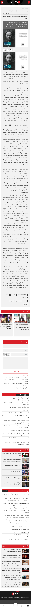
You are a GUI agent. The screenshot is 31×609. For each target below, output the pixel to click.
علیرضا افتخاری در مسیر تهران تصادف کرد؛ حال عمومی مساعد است (15, 439)
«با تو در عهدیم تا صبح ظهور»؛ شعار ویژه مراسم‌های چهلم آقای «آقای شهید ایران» (16, 512)
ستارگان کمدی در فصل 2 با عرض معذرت (20, 527)
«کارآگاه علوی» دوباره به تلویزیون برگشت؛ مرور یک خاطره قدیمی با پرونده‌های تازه (16, 443)
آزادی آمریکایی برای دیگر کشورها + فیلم (20, 529)
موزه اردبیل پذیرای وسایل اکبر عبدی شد (20, 430)
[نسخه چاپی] (3, 13)
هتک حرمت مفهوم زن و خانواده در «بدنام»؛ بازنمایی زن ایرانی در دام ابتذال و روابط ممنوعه (11, 556)
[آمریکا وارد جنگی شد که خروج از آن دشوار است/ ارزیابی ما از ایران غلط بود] (25, 484)
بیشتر (4, 450)
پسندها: (7, 295)
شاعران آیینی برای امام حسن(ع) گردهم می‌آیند (19, 508)
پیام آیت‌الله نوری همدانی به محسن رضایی (19, 407)
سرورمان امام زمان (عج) (16, 471)
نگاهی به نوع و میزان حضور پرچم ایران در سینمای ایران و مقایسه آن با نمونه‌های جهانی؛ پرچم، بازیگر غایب (16, 516)
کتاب (23, 8)
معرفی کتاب (11, 301)
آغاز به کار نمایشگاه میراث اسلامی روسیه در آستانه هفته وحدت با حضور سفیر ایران (16, 399)
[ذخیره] (6, 13)
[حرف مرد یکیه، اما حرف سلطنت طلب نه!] (25, 466)
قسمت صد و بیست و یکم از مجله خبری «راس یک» (11, 454)
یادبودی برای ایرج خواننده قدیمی (21, 532)
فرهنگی (26, 8)
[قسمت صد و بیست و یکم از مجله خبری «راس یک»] (25, 455)
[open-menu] (29, 2)
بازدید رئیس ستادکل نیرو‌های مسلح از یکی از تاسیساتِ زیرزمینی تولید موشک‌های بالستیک (12, 460)
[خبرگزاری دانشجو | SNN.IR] (15, 2)
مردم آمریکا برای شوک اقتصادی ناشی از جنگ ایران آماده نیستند (12, 478)
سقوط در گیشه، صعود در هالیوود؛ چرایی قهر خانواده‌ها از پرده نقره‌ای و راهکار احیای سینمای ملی (11, 570)
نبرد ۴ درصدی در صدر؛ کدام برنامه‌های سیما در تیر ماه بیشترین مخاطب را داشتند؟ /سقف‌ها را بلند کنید (17, 500)
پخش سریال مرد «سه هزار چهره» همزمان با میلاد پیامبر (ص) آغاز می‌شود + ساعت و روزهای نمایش (15, 495)
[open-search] (2, 2)
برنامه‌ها (21, 608)
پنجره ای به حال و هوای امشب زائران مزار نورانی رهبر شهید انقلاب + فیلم (16, 404)
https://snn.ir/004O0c (22, 294)
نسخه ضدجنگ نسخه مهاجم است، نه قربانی (19, 539)
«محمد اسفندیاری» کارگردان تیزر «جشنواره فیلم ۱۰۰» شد (16, 420)
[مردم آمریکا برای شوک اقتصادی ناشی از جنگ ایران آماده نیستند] (25, 478)
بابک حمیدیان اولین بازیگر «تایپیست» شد (19, 423)
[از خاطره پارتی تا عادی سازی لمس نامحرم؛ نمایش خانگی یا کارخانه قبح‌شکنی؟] (25, 551)
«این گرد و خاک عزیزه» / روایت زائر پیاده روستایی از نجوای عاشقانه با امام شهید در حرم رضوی (16, 504)
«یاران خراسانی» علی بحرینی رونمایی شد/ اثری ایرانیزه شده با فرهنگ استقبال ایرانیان (15, 427)
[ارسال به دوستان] (9, 13)
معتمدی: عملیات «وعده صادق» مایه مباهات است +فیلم (22, 328)
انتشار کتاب (25, 304)
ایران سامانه (13, 602)
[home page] (15, 605)
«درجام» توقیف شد (24, 410)
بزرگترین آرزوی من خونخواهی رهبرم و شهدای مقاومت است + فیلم (15, 417)
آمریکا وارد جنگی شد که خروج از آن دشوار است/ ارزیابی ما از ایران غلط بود (12, 484)
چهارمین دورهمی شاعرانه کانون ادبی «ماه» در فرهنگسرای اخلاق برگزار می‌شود (16, 536)
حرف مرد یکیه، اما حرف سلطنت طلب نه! (13, 465)
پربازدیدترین (9, 608)
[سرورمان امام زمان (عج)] (25, 472)
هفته (6, 491)
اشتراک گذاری (24, 297)
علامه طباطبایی (18, 301)
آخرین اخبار (21, 395)
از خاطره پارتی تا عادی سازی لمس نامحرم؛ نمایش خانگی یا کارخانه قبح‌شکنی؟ (16, 434)
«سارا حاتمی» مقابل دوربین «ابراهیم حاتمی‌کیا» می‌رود (17, 413)
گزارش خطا (13, 294)
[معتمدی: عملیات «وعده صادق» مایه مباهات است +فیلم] (22, 318)
